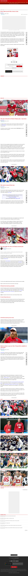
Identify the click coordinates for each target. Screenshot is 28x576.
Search (27, 1)
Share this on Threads (26, 37)
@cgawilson (5, 249)
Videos (8, 2)
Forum (10, 2)
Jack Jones (20, 290)
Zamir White (9, 192)
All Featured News (25, 489)
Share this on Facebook (26, 36)
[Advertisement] (13, 210)
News (3, 2)
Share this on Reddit (26, 42)
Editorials (5, 2)
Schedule (13, 2)
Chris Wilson (2, 249)
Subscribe (19, 66)
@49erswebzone (3, 14)
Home (1, 2)
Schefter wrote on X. (6, 377)
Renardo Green (6, 258)
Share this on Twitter (26, 34)
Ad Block (8, 48)
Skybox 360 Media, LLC (17, 557)
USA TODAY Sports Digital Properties (15, 558)
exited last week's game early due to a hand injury (7, 291)
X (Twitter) (10, 561)
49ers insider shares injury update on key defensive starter (7, 518)
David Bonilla (2, 186)
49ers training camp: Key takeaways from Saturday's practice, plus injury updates (9, 520)
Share (27, 2)
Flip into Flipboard (26, 41)
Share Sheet (26, 44)
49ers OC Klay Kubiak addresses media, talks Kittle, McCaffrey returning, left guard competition (11, 527)
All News (26, 530)
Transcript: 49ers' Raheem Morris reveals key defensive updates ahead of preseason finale (10, 525)
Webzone (4, 1)
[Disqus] (14, 87)
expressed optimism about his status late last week (11, 384)
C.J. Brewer (22, 32)
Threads (15, 61)
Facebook (13, 61)
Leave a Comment (14, 164)
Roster (16, 2)
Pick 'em (22, 2)
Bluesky (16, 561)
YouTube (17, 561)
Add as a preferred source (24, 14)
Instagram (16, 61)
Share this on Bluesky (26, 39)
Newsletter (19, 2)
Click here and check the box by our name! (18, 71)
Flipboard (24, 1)
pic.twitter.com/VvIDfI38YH (12, 197)
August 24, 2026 (17, 198)
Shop (24, 2)
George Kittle (2, 352)
